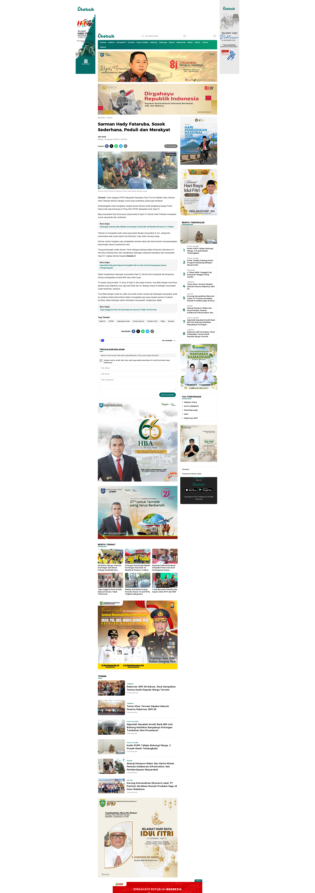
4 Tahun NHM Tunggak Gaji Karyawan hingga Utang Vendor (199, 274)
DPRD (111, 321)
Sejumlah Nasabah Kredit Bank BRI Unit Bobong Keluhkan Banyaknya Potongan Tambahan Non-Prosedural (150, 727)
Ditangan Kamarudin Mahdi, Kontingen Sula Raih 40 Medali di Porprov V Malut (137, 227)
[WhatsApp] (116, 146)
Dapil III (102, 321)
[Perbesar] (138, 188)
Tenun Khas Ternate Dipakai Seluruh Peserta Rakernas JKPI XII (148, 708)
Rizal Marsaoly (191, 410)
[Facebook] (107, 146)
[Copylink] (125, 146)
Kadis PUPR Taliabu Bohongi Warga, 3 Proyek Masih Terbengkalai (149, 747)
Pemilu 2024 (152, 321)
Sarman (171, 321)
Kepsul (109, 118)
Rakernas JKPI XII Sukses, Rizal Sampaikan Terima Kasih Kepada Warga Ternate (151, 688)
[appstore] (191, 490)
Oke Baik (102, 137)
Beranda (101, 118)
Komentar (172, 146)
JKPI (186, 414)
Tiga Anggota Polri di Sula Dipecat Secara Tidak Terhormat (128, 310)
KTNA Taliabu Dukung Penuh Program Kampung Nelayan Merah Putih (200, 262)
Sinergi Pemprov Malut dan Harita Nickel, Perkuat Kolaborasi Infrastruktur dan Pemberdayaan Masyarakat (150, 766)
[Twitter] (111, 146)
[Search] (184, 36)
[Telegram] (121, 146)
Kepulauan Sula (123, 321)
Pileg (163, 321)
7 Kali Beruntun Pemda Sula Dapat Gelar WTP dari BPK (164, 590)
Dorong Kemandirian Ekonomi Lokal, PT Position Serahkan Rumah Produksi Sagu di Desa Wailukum (152, 786)
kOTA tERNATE (191, 406)
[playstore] (205, 490)
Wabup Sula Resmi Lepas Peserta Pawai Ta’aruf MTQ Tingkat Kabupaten (137, 591)
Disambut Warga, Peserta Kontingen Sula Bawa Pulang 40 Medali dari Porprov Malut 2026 (109, 568)
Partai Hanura (138, 321)
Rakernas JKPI (191, 418)
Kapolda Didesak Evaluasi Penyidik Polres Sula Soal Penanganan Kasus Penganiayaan (133, 266)
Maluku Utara (190, 402)
